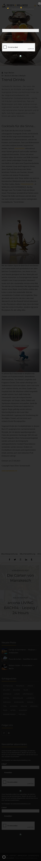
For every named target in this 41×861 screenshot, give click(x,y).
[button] (4, 857)
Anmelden (8, 36)
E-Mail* (4, 27)
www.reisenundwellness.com (22, 23)
